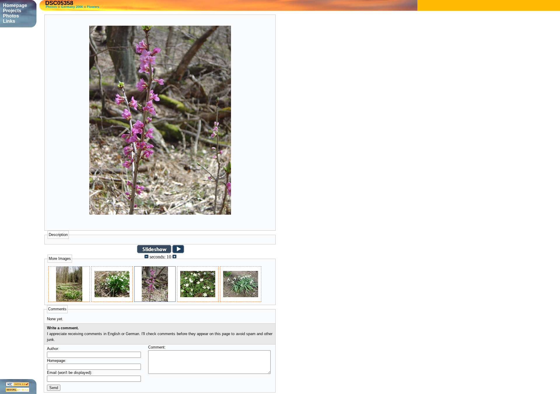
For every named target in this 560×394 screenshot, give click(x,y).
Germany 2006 (72, 6)
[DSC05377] (197, 300)
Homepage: (56, 360)
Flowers (93, 6)
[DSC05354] (112, 300)
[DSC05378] (240, 300)
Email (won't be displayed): (69, 372)
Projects (12, 10)
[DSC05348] (69, 300)
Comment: (157, 347)
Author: (53, 348)
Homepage (15, 5)
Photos (51, 6)
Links (9, 21)
